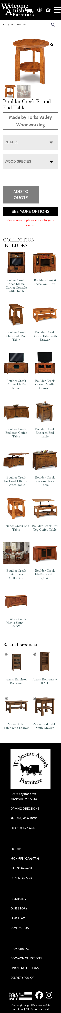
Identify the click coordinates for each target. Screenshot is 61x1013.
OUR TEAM (18, 918)
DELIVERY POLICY (22, 978)
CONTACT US (20, 928)
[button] (52, 45)
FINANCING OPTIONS (25, 968)
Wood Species (18, 161)
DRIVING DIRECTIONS (25, 809)
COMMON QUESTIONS (26, 958)
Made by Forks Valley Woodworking (30, 121)
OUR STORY (19, 908)
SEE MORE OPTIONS (30, 211)
